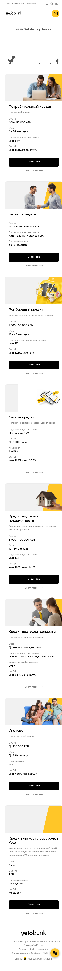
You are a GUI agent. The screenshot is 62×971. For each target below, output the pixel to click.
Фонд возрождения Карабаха (25, 953)
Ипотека (16, 730)
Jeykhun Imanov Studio (39, 959)
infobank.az (43, 949)
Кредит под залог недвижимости (24, 518)
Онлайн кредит (21, 417)
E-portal (23, 949)
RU (57, 4)
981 (46, 3)
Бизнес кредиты (22, 214)
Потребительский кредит (30, 107)
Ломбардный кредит (26, 309)
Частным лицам (15, 3)
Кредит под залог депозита (32, 632)
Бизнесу (31, 3)
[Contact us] (54, 952)
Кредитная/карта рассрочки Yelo (33, 840)
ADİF (32, 949)
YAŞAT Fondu (49, 953)
